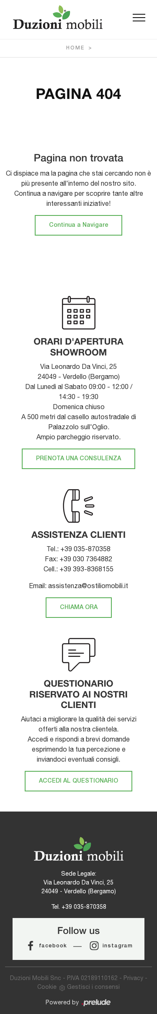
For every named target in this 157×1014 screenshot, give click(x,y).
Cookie (47, 986)
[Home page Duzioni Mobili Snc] (58, 17)
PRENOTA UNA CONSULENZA (78, 459)
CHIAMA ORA (79, 607)
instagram (118, 946)
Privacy (133, 978)
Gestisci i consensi (93, 986)
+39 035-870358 (84, 906)
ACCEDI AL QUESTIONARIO (78, 781)
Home (75, 48)
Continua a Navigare (78, 225)
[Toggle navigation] (139, 18)
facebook (53, 946)
